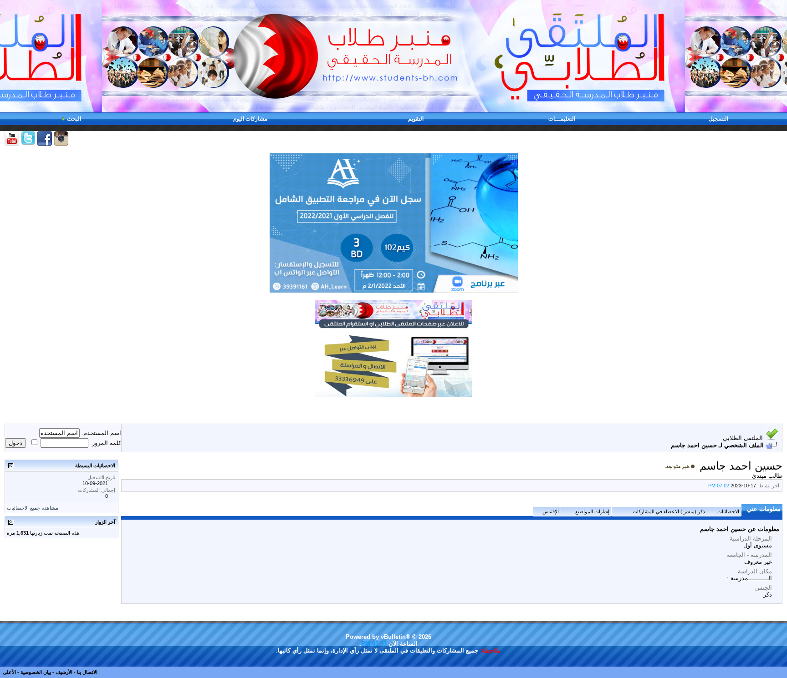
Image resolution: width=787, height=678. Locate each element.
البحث (74, 119)
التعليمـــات (561, 119)
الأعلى (9, 672)
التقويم (416, 119)
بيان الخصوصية (35, 672)
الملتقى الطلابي (743, 438)
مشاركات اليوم (250, 119)
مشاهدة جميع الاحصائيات (32, 508)
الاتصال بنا (87, 672)
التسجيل (718, 119)
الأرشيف (64, 672)
